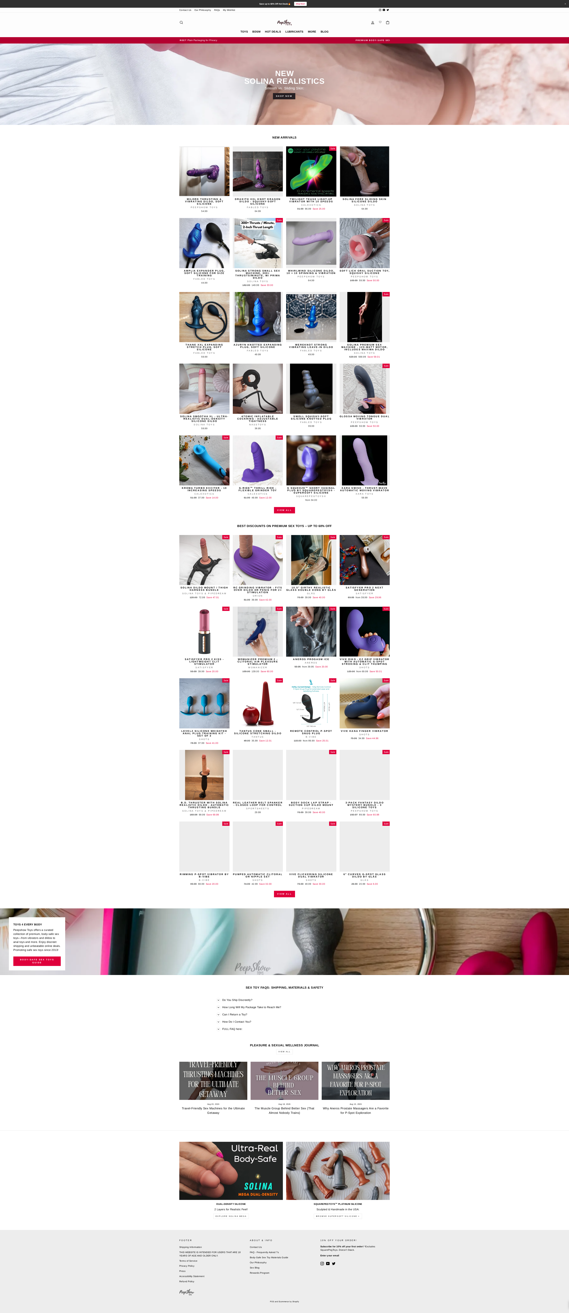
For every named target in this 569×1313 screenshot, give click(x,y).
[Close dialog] (315, 609)
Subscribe (284, 698)
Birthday (261, 685)
